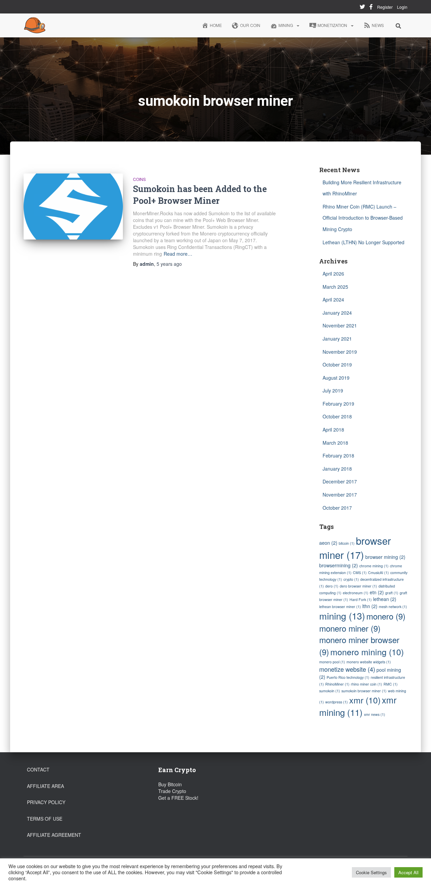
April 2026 (333, 273)
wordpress (336, 701)
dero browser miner (358, 586)
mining (342, 615)
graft (391, 592)
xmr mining (358, 705)
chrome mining (374, 565)
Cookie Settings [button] (371, 872)
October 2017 (337, 507)
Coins (139, 179)
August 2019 (336, 377)
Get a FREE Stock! (178, 797)
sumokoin (329, 690)
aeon (328, 542)
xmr (364, 700)
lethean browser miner (340, 606)
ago (169, 263)
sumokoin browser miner (364, 690)
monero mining (367, 651)
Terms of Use (44, 818)
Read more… (178, 253)
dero (331, 586)
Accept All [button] (408, 872)
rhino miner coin (366, 684)
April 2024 (333, 299)
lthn (369, 606)
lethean (384, 599)
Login (402, 7)
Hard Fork (361, 599)
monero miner (349, 628)
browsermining (338, 565)
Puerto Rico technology (348, 677)
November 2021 (340, 325)
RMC (391, 684)
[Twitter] (362, 7)
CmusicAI (378, 572)
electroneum (355, 592)
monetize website (347, 669)
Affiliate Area (45, 786)
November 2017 (340, 494)
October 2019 (337, 364)
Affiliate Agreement (54, 834)
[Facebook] (371, 7)
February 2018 (338, 455)
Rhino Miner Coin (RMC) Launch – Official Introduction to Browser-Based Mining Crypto (363, 217)
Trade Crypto (172, 791)
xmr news (374, 714)
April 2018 (333, 429)
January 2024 (337, 312)
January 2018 (337, 468)
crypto (351, 579)
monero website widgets (368, 661)
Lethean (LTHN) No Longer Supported (363, 242)
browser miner (355, 547)
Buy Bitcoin (170, 784)
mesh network (393, 606)
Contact (38, 769)
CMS (360, 572)
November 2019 (340, 351)
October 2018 (337, 416)
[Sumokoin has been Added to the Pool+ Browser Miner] (73, 206)
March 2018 (335, 442)
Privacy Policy (46, 802)
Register (385, 7)
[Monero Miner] (35, 25)
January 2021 (337, 338)
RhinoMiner (337, 684)
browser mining (385, 556)
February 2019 (338, 403)
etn (377, 592)
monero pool (332, 661)
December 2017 (340, 481)
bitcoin (347, 543)
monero (385, 616)
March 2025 (335, 286)
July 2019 (333, 390)
